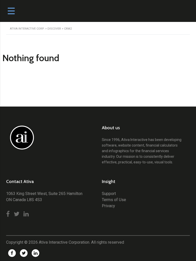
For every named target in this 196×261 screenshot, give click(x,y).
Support (109, 193)
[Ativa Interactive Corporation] (20, 140)
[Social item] (8, 214)
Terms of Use (114, 199)
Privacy (108, 205)
